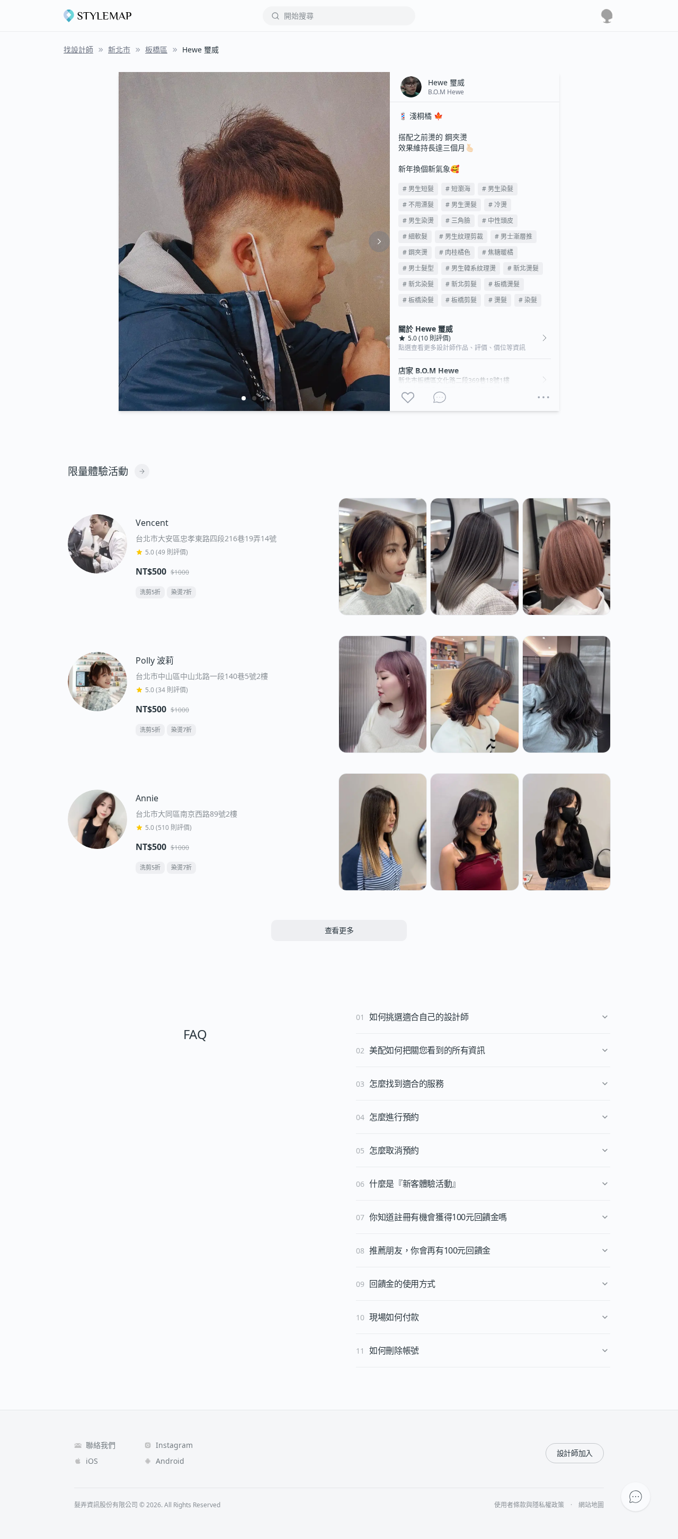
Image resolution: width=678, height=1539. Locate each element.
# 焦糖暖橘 (497, 252)
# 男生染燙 (418, 220)
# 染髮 (528, 300)
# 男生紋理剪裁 (461, 236)
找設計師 (78, 49)
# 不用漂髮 (418, 204)
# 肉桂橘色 (454, 252)
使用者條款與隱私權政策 (529, 1505)
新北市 (119, 49)
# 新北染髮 (418, 284)
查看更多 (339, 930)
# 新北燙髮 (523, 268)
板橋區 (156, 49)
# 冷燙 (497, 204)
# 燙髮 (497, 300)
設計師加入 (575, 1453)
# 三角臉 (457, 220)
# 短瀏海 (457, 188)
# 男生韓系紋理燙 (470, 268)
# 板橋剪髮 (461, 300)
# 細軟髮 (415, 236)
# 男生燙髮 (461, 204)
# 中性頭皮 (497, 220)
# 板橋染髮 (418, 300)
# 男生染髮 (497, 188)
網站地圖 (591, 1505)
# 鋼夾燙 (415, 252)
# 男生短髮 (418, 188)
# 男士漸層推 (513, 236)
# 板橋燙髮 (504, 284)
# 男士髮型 (418, 268)
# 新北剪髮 (461, 284)
